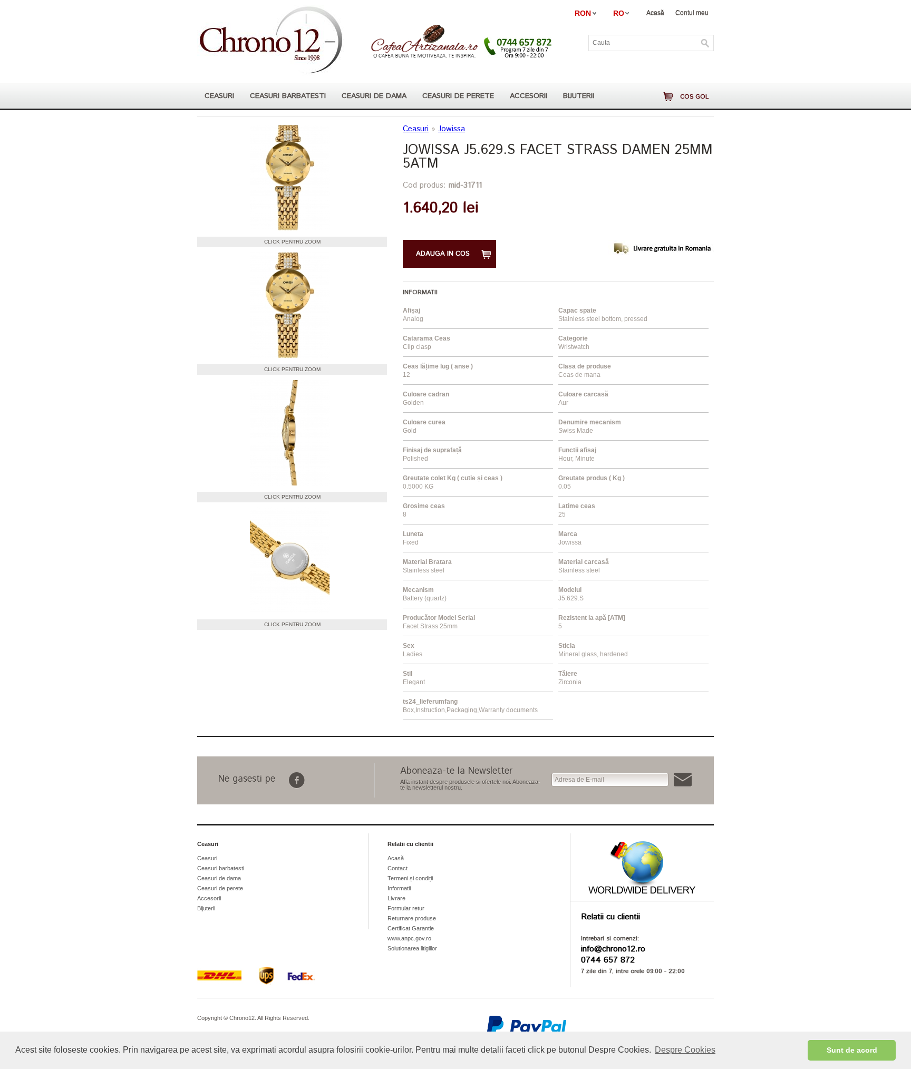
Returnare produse (411, 918)
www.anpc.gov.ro (409, 938)
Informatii (399, 888)
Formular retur (405, 908)
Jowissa (451, 128)
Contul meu (692, 12)
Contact (397, 868)
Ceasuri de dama (374, 96)
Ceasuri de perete (458, 96)
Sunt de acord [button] (852, 1050)
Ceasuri (219, 96)
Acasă (655, 12)
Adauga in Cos (443, 254)
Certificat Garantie (410, 928)
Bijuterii (578, 96)
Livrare (396, 898)
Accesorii (528, 96)
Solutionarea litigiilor (412, 948)
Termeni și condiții (410, 878)
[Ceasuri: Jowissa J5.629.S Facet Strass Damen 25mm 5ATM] (289, 178)
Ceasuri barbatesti (288, 96)
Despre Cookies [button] (685, 1049)
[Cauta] (705, 43)
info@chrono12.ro (613, 949)
